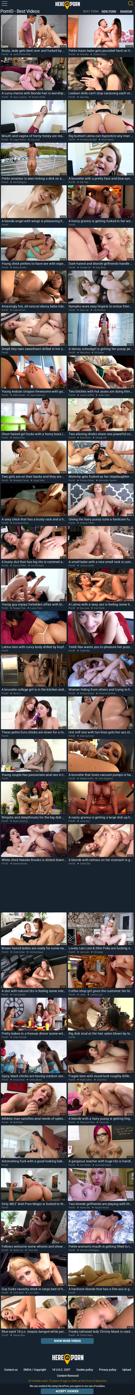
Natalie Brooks (19, 863)
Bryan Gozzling (20, 821)
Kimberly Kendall (88, 139)
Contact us (11, 1369)
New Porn (109, 11)
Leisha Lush (96, 994)
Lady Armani (18, 310)
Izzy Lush (35, 139)
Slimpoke (98, 952)
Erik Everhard (37, 565)
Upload (126, 1369)
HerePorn (67, 5)
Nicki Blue (17, 1122)
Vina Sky (84, 54)
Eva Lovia (84, 608)
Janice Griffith (86, 395)
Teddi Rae (84, 650)
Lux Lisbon (33, 1292)
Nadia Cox (18, 1250)
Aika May (84, 97)
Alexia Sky (85, 1207)
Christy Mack (86, 1335)
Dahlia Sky (84, 863)
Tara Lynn (104, 1122)
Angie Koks (39, 480)
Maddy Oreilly (86, 778)
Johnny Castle (86, 565)
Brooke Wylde (38, 97)
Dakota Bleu (18, 1335)
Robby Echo (18, 437)
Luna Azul (84, 821)
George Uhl (85, 267)
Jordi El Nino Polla (21, 54)
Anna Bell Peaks (103, 1165)
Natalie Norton (101, 1207)
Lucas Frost (36, 608)
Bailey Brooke (19, 267)
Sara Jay (84, 310)
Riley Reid (84, 352)
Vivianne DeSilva (106, 693)
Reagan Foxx (19, 608)
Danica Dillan (19, 565)
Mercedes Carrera (107, 480)
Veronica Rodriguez (89, 1250)
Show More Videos (67, 1341)
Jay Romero (99, 310)
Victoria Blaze (36, 952)
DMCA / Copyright (35, 1369)
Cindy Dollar (18, 952)
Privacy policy (107, 1369)
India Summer (86, 736)
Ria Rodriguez (19, 182)
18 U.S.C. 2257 (61, 1369)
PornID (5, 54)
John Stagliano (105, 778)
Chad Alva (101, 1079)
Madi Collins (86, 1079)
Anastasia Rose (20, 523)
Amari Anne (18, 1079)
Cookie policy (84, 1369)
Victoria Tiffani (86, 523)
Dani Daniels (19, 994)
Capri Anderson (37, 395)
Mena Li (16, 693)
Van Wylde (99, 608)
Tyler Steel (18, 1292)
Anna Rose (85, 437)
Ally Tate (83, 182)
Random (126, 11)
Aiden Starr (104, 395)
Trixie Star (32, 1250)
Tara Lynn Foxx (87, 1122)
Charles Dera (99, 54)
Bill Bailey (99, 352)
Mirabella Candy (20, 480)
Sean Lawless (20, 97)
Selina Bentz (35, 1079)
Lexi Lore (84, 952)
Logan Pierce (19, 139)
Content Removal (68, 1375)
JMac (82, 994)
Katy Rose (100, 267)
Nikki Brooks (19, 395)
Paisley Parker (87, 480)
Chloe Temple (19, 1037)
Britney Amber (87, 693)
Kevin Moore (107, 139)
